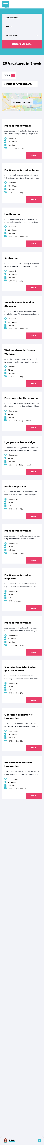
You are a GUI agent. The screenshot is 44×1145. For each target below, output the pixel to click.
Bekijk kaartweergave (22, 102)
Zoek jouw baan (22, 44)
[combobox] (22, 26)
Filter (9, 75)
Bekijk (33, 155)
